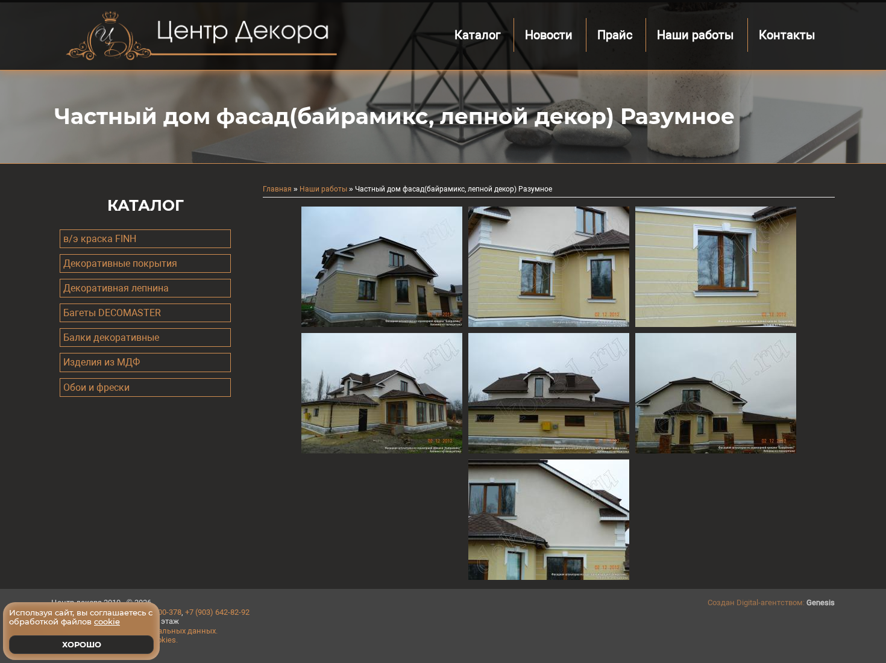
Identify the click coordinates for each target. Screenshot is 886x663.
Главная (277, 189)
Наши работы (695, 35)
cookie (107, 621)
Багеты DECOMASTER (112, 313)
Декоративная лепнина (116, 288)
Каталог (477, 35)
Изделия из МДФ (101, 362)
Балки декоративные (111, 337)
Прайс (614, 35)
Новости (549, 35)
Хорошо (81, 644)
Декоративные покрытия (120, 263)
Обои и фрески (96, 387)
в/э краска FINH (99, 238)
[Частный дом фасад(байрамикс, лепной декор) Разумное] (381, 324)
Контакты (787, 35)
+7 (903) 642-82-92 (217, 612)
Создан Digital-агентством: (771, 602)
